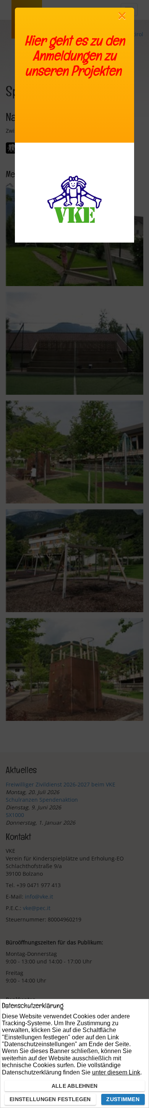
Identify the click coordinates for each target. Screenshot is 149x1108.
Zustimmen (122, 1099)
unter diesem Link (116, 1072)
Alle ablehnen (75, 1086)
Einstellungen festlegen (50, 1099)
